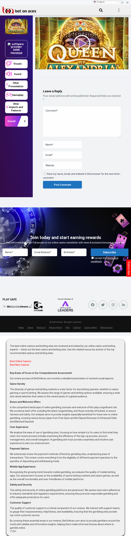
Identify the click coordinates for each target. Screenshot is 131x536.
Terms (30, 327)
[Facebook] (92, 305)
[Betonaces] (20, 9)
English (101, 2)
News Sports (106, 327)
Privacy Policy (55, 327)
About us (41, 327)
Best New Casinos (19, 364)
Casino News (90, 327)
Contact (77, 327)
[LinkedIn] (127, 2)
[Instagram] (122, 2)
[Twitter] (103, 305)
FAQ (68, 327)
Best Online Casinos (20, 361)
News (21, 327)
